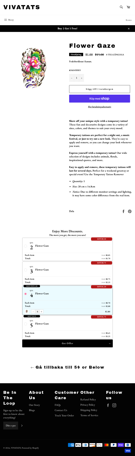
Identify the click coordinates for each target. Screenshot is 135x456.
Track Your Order (64, 415)
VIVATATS (21, 7)
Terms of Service (89, 415)
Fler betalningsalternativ (99, 106)
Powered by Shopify (30, 447)
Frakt (72, 61)
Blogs (32, 410)
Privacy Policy (87, 404)
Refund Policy (88, 399)
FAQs (58, 405)
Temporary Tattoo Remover (108, 174)
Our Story (34, 405)
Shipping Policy (88, 410)
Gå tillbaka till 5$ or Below (69, 367)
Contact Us (61, 410)
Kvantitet (75, 70)
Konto (129, 20)
